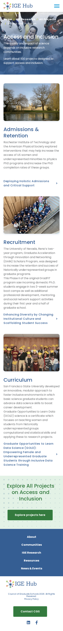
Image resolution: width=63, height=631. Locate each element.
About (31, 537)
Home (8, 19)
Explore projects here (30, 515)
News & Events (31, 568)
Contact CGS (30, 611)
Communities (31, 545)
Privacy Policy (31, 599)
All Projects (47, 19)
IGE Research (25, 19)
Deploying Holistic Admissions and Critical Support (26, 183)
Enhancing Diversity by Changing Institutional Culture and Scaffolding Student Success (28, 319)
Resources (31, 561)
